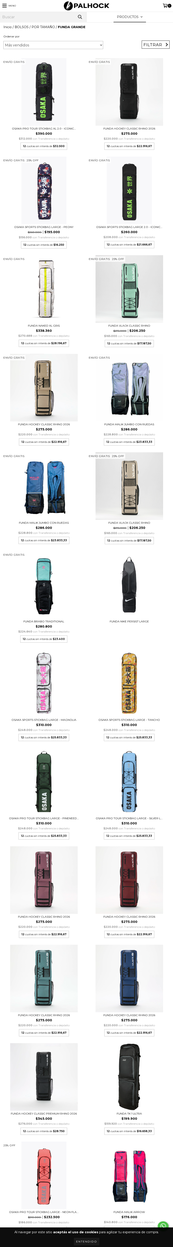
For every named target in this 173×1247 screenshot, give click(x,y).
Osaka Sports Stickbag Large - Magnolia (43, 719)
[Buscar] (79, 17)
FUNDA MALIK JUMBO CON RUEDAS (129, 424)
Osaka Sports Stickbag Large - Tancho (129, 719)
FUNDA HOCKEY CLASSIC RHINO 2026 (129, 128)
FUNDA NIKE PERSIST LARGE (129, 621)
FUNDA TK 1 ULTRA (129, 1113)
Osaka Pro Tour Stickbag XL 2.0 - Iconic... (44, 128)
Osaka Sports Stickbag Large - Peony (43, 227)
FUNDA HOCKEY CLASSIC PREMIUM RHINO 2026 (44, 1113)
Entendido (86, 1241)
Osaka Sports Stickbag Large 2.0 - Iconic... (129, 227)
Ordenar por (11, 36)
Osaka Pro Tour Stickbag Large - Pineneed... (44, 818)
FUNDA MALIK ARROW (129, 1212)
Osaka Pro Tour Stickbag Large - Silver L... (129, 818)
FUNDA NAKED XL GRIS (44, 325)
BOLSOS (22, 27)
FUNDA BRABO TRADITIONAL (43, 621)
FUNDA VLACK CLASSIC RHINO (129, 325)
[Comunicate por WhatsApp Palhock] (163, 1226)
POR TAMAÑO (43, 27)
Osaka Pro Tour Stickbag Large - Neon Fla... (44, 1212)
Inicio (7, 27)
